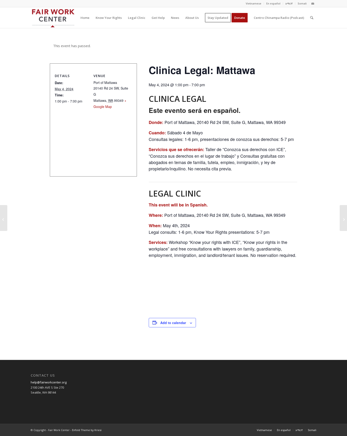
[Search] (311, 17)
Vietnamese (253, 3)
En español (273, 3)
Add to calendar (173, 322)
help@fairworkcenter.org (49, 382)
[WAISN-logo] (293, 299)
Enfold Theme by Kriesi (87, 430)
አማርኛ (289, 3)
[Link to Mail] (312, 3)
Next (286, 286)
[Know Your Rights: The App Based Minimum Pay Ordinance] (3, 218)
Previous (159, 286)
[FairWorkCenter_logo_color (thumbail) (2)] (180, 299)
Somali (302, 3)
